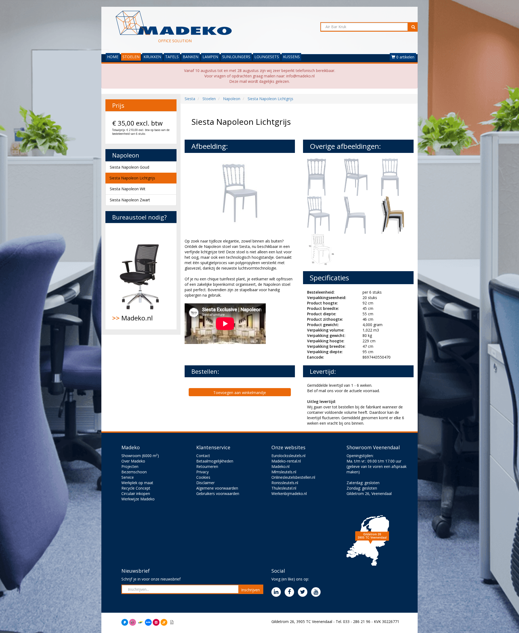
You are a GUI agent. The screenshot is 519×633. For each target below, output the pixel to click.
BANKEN (190, 56)
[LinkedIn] (277, 592)
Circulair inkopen (135, 493)
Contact (203, 455)
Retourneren (207, 466)
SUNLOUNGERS (236, 56)
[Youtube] (317, 592)
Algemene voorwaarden (217, 488)
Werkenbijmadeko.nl (289, 493)
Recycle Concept (135, 488)
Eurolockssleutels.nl (288, 455)
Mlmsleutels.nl (283, 471)
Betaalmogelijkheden (214, 461)
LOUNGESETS (266, 56)
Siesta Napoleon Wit (127, 188)
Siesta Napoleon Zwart (130, 199)
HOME (112, 56)
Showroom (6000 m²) (140, 455)
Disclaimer (205, 482)
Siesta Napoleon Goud (129, 167)
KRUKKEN (152, 56)
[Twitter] (304, 592)
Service (127, 477)
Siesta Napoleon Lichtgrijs (132, 178)
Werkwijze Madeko (138, 498)
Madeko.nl (132, 317)
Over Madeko (133, 461)
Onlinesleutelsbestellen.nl (293, 477)
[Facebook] (291, 592)
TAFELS (172, 56)
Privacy (202, 471)
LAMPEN (210, 56)
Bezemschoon (134, 471)
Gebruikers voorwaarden (217, 493)
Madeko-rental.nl (286, 461)
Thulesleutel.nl (283, 488)
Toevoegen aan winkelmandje (239, 392)
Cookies (203, 477)
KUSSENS (291, 56)
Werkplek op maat (137, 482)
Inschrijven (250, 589)
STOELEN (130, 56)
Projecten (129, 466)
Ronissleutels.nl (284, 482)
